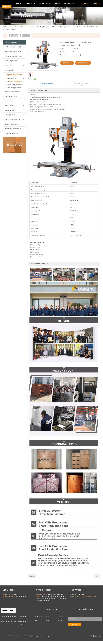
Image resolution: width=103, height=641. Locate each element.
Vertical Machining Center (13, 51)
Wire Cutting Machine (11, 133)
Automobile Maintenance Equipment (15, 129)
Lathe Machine (9, 70)
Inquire (68, 63)
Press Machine (9, 105)
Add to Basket (83, 63)
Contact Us (38, 617)
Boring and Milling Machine (13, 91)
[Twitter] (99, 4)
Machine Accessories (11, 124)
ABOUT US (30, 4)
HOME (18, 4)
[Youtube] (91, 4)
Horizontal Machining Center (14, 56)
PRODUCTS (45, 4)
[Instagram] (93, 4)
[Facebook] (88, 4)
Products (60, 617)
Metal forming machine (12, 119)
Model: (62, 48)
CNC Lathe (8, 65)
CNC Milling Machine (11, 61)
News (47, 617)
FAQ (36, 620)
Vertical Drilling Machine (14, 84)
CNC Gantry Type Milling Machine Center (15, 47)
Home (48, 620)
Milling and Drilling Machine (13, 75)
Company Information (81, 83)
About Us (60, 620)
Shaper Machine (10, 110)
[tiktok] (99, 636)
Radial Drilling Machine (14, 88)
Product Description (46, 83)
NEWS (57, 4)
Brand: (62, 51)
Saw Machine (9, 101)
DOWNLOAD (69, 4)
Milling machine (11, 78)
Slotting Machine (10, 115)
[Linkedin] (96, 4)
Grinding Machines (11, 96)
